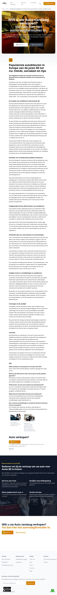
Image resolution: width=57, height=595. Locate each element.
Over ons (32, 559)
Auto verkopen (13, 3)
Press (31, 565)
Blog (7, 9)
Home (3, 9)
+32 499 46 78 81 (49, 3)
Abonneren (30, 583)
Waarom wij (23, 3)
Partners (32, 568)
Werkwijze (5, 562)
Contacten (33, 2)
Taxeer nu (20, 44)
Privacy (46, 562)
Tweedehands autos (7, 565)
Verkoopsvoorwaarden (50, 559)
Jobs (31, 562)
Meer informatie (36, 44)
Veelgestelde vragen (21, 559)
